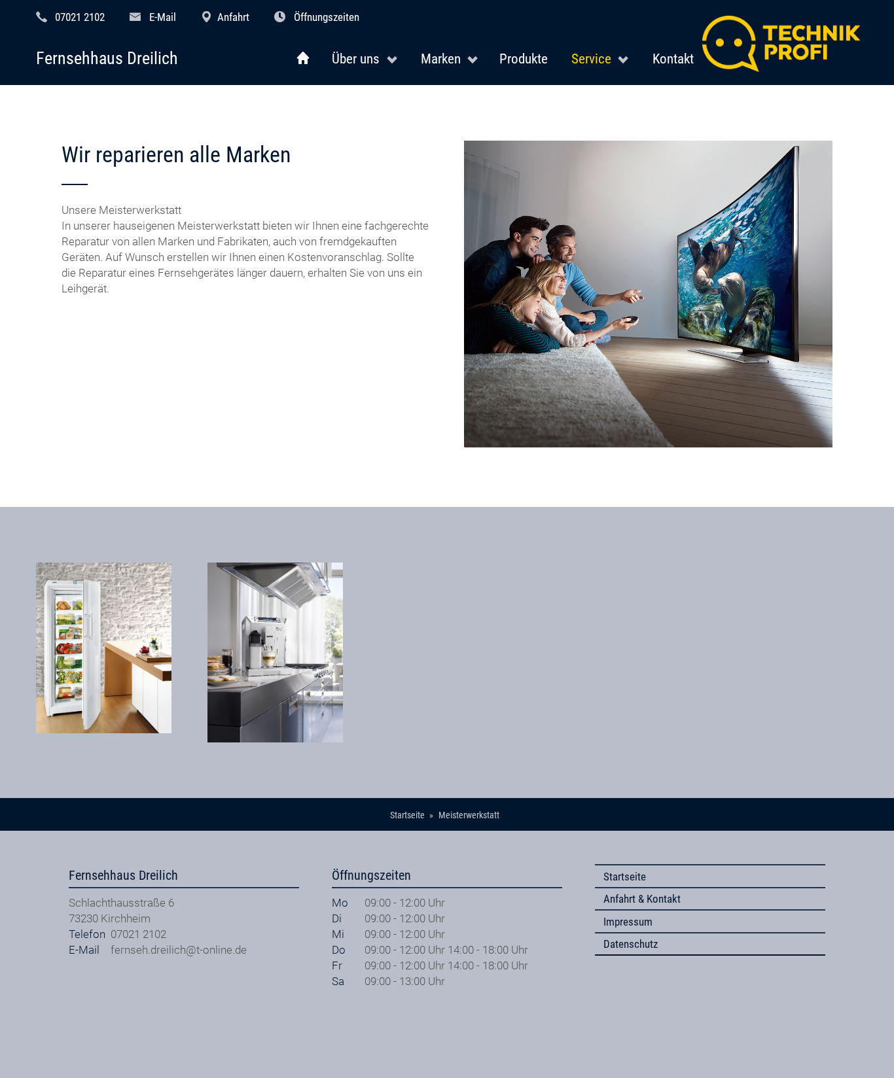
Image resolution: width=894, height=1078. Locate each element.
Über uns (356, 58)
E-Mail (162, 17)
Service (591, 58)
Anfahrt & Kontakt (642, 898)
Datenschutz (630, 943)
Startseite (624, 876)
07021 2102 (80, 17)
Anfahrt (233, 17)
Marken (441, 58)
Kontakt (673, 58)
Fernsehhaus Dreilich (107, 58)
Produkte (523, 58)
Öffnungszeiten (326, 17)
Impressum (628, 921)
